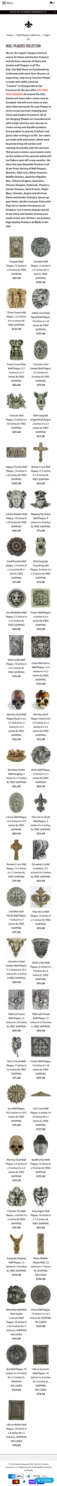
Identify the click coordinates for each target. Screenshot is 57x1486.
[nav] (7, 3)
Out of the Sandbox (36, 1467)
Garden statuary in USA (24, 1464)
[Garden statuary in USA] (28, 22)
